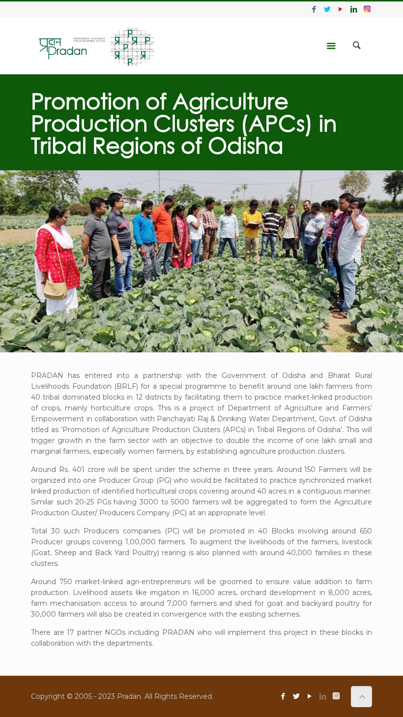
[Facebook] (314, 9)
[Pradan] (97, 45)
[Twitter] (327, 9)
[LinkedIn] (354, 9)
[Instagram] (367, 9)
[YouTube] (341, 9)
